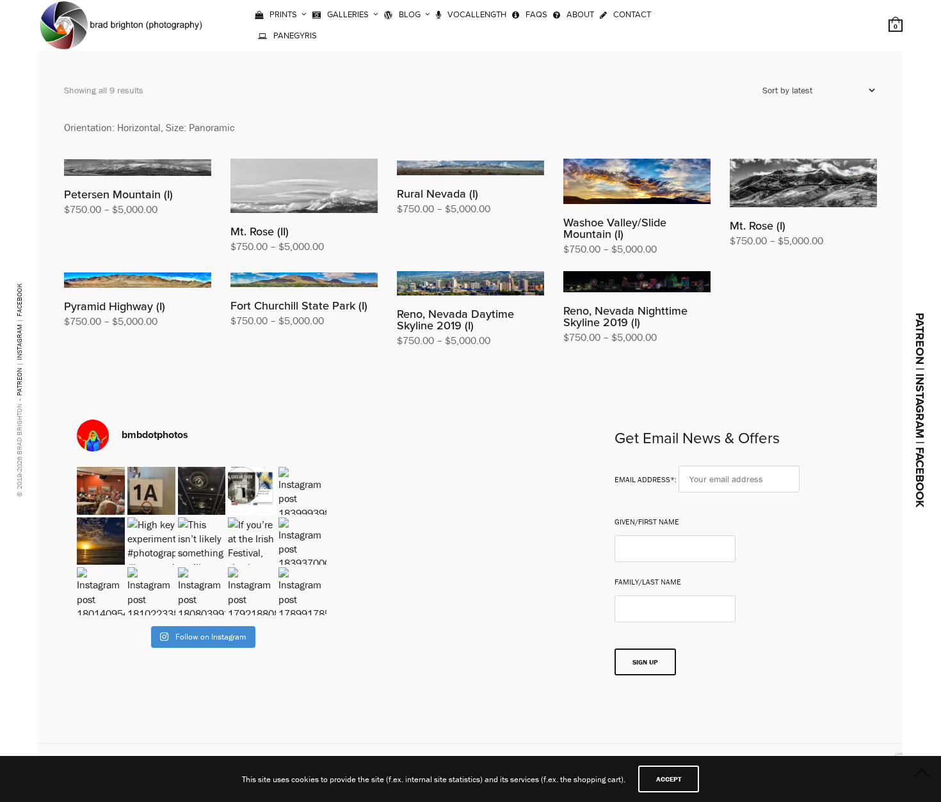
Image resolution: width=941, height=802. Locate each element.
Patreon (19, 382)
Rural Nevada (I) (437, 194)
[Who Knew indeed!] (101, 491)
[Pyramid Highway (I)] (137, 279)
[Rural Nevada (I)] (470, 167)
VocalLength (476, 15)
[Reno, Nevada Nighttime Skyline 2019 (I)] (637, 282)
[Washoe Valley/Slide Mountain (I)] (637, 181)
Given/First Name (647, 522)
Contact (632, 15)
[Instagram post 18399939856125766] (302, 491)
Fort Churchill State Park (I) (298, 306)
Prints (283, 15)
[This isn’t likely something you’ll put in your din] (202, 541)
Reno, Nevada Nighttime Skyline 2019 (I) (625, 316)
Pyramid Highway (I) (114, 306)
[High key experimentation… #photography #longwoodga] (151, 541)
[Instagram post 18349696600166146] (101, 541)
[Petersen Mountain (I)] (137, 167)
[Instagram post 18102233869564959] (151, 591)
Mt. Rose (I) (757, 226)
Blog (410, 15)
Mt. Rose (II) (259, 231)
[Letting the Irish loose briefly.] (151, 491)
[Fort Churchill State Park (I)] (304, 279)
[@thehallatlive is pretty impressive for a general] (202, 491)
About (580, 15)
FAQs (536, 15)
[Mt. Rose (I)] (803, 183)
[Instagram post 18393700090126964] (302, 541)
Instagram (19, 342)
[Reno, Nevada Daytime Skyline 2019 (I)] (470, 283)
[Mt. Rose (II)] (304, 186)
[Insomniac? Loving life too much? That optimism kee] (252, 491)
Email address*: (647, 479)
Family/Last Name (648, 582)
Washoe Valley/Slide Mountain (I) (614, 228)
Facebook (19, 300)
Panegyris (295, 36)
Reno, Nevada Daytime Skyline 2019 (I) (455, 320)
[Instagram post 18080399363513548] (202, 591)
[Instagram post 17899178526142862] (302, 591)
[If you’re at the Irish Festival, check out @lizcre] (252, 541)
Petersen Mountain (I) (118, 194)
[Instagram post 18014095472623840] (101, 591)
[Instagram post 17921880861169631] (252, 591)
